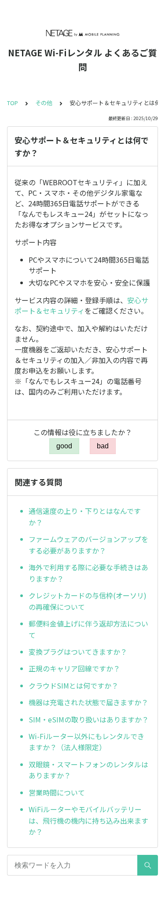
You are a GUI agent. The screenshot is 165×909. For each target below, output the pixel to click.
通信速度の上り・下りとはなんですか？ (85, 517)
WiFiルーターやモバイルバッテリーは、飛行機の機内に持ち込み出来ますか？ (88, 820)
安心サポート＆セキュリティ (81, 305)
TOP (12, 103)
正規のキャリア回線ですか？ (74, 668)
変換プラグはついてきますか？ (78, 651)
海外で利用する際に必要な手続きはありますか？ (88, 573)
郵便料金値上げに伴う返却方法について (88, 629)
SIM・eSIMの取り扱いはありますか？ (89, 719)
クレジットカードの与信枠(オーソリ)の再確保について (88, 601)
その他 (43, 103)
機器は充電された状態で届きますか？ (88, 702)
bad (103, 446)
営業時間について (57, 792)
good (64, 446)
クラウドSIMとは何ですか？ (73, 685)
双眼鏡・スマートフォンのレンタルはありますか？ (88, 770)
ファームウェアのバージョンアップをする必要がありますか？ (88, 545)
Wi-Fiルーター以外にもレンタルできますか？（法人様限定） (86, 742)
